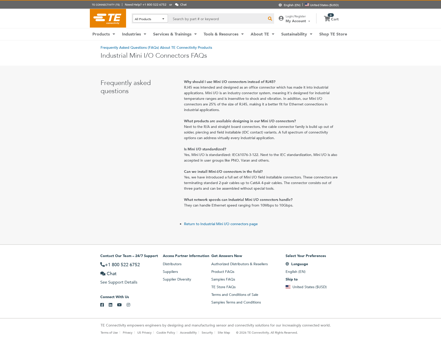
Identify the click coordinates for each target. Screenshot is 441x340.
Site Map (224, 332)
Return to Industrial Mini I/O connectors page (221, 224)
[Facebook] (104, 305)
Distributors (172, 264)
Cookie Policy (165, 332)
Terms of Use (109, 332)
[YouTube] (122, 305)
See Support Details (118, 282)
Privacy (127, 332)
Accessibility (188, 332)
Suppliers (170, 271)
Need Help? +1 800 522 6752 (145, 4)
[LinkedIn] (113, 305)
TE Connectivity (108, 18)
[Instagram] (131, 305)
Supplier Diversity (177, 279)
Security (207, 332)
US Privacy (144, 332)
